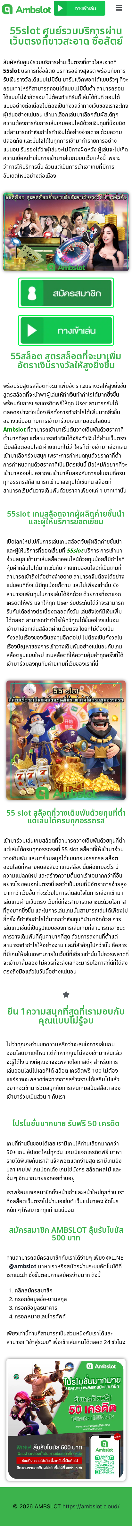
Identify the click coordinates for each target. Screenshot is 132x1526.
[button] (118, 8)
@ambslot (23, 1267)
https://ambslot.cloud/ (91, 1506)
